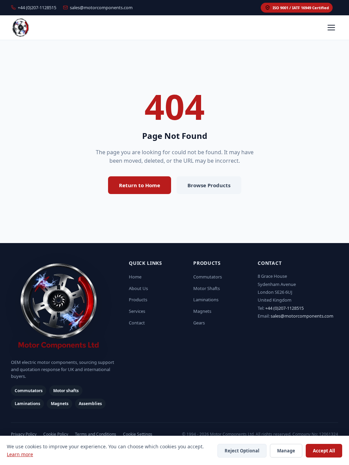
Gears (199, 323)
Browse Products (208, 185)
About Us (138, 288)
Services (137, 311)
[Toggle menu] (331, 27)
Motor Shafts (206, 288)
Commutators (207, 277)
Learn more (20, 454)
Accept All (324, 451)
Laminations (205, 299)
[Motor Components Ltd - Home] (64, 307)
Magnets (202, 311)
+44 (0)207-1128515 (37, 7)
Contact (137, 323)
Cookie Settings (137, 434)
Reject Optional (242, 451)
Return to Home (139, 185)
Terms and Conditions (95, 434)
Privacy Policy (23, 434)
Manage (286, 451)
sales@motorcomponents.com (101, 7)
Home (135, 277)
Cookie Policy (55, 434)
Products (138, 299)
